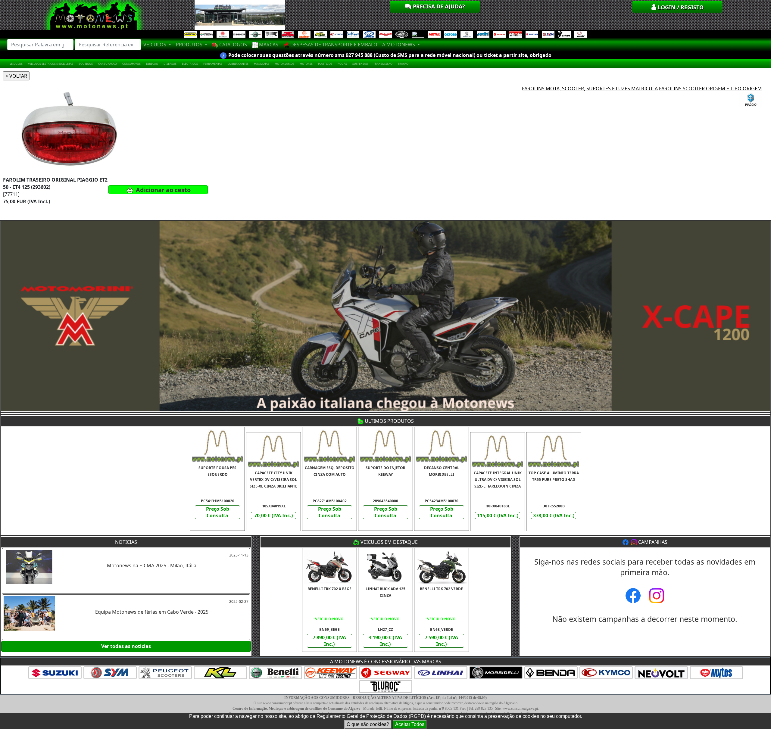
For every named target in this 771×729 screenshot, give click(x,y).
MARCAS (268, 44)
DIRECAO (152, 64)
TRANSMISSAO (382, 64)
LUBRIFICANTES (238, 64)
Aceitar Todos (409, 724)
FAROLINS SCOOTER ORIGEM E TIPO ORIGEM (710, 88)
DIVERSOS (170, 64)
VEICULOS (16, 64)
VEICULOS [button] (155, 44)
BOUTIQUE (86, 64)
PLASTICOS (325, 64)
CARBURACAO (107, 64)
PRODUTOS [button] (190, 44)
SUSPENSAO (360, 64)
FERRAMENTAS (212, 64)
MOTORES (306, 64)
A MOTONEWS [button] (399, 44)
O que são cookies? (368, 724)
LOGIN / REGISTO (680, 7)
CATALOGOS (232, 44)
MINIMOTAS (261, 64)
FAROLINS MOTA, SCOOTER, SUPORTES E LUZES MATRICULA (590, 88)
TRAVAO (403, 64)
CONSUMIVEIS (131, 64)
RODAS (342, 64)
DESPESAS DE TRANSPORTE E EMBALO (333, 44)
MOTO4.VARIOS (284, 64)
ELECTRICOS (190, 64)
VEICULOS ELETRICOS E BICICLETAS (50, 64)
